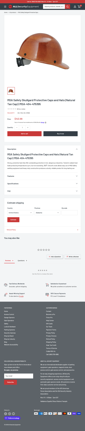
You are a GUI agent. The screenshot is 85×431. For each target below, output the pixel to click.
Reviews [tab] (8, 261)
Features (10, 176)
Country (10, 208)
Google (21, 296)
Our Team (49, 327)
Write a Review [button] (74, 257)
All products (12, 12)
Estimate (13, 220)
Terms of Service (51, 348)
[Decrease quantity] (17, 127)
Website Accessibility (11, 345)
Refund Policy (11, 230)
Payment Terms (51, 330)
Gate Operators (9, 320)
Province (37, 208)
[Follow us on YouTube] (13, 413)
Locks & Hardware (10, 327)
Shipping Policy (51, 342)
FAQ (8, 191)
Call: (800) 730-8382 (52, 354)
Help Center (50, 320)
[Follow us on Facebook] (5, 413)
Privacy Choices (51, 336)
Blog (5, 342)
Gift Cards (49, 324)
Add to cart (24, 134)
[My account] (75, 6)
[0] (79, 6)
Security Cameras (10, 333)
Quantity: (10, 127)
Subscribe (10, 382)
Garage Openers (9, 317)
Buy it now (60, 134)
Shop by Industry (9, 339)
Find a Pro (49, 317)
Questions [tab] (21, 261)
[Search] (67, 6)
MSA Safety (11, 113)
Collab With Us (50, 351)
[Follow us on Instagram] (9, 413)
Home (5, 12)
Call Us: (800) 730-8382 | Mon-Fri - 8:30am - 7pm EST (42, 1)
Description (11, 149)
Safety (6, 324)
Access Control (9, 314)
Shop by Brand (8, 336)
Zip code (64, 208)
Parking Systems (9, 330)
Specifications (12, 183)
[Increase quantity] (28, 127)
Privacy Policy (50, 333)
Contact (48, 311)
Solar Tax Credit (51, 345)
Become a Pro (50, 314)
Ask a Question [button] (56, 257)
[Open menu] (5, 6)
